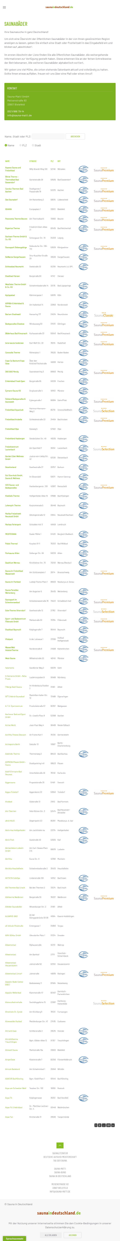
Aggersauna (10, 782)
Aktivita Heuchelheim (14, 868)
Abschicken (75, 136)
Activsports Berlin (12, 744)
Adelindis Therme (12, 754)
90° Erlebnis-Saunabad (14, 696)
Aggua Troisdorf (11, 792)
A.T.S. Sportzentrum (14, 706)
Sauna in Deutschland (60, 1176)
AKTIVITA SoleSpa (12, 878)
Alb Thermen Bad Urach (15, 887)
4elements (9, 668)
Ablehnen (72, 1235)
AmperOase (10, 1059)
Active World (10, 725)
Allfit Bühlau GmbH (13, 935)
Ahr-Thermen (10, 811)
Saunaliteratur (60, 1153)
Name (10, 145)
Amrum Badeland (12, 1069)
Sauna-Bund (60, 1172)
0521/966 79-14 (15, 111)
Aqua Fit (8, 1098)
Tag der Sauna (60, 1160)
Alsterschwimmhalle (13, 1002)
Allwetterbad (10, 945)
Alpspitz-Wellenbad (13, 993)
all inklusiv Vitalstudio (14, 926)
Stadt (37, 145)
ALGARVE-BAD (11, 916)
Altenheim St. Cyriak (13, 1012)
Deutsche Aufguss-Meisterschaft (60, 1156)
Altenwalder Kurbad (13, 1021)
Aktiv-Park (9, 840)
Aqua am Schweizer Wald (15, 1088)
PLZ (24, 145)
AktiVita (8, 859)
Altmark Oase (11, 1031)
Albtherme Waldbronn (14, 897)
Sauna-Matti (60, 1168)
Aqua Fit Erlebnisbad (13, 1107)
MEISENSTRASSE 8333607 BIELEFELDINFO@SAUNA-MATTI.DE (60, 1187)
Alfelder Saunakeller (13, 907)
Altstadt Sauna (11, 1050)
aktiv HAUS (10, 821)
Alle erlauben (51, 1235)
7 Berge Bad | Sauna (13, 687)
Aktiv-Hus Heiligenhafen (15, 830)
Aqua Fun (9, 1117)
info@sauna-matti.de (19, 115)
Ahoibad (8, 801)
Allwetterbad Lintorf (13, 973)
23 (108, 1125)
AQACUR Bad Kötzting (14, 1079)
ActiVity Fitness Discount (15, 735)
